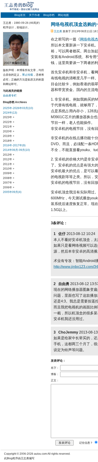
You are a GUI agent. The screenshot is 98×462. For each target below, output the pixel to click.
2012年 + (8, 159)
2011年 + (8, 164)
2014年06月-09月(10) (16, 150)
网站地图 (63, 15)
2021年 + (8, 126)
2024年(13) (10, 112)
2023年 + (8, 117)
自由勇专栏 (10, 95)
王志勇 (58, 31)
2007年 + (8, 182)
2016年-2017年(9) (14, 145)
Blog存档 (48, 15)
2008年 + (8, 178)
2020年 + (8, 131)
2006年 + (8, 187)
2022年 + (8, 122)
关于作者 (34, 15)
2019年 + (8, 136)
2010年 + (8, 168)
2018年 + (8, 140)
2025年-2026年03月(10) (18, 108)
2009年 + (8, 173)
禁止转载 (27, 74)
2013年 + (8, 154)
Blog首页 (20, 15)
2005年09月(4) (12, 192)
